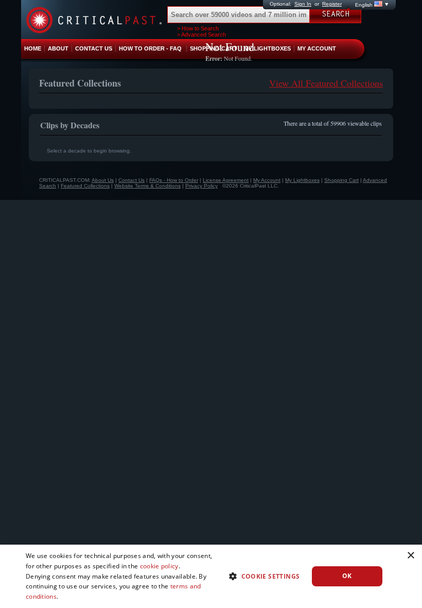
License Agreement (226, 180)
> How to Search (198, 28)
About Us (103, 180)
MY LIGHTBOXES (267, 48)
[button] (260, 576)
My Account (266, 180)
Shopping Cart (341, 180)
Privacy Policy (201, 186)
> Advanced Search (201, 34)
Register (332, 4)
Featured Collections (85, 186)
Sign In (302, 4)
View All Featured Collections (326, 83)
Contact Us (131, 180)
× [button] (410, 556)
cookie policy (159, 566)
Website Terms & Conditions (147, 186)
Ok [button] (347, 575)
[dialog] (211, 576)
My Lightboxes (302, 180)
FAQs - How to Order (173, 180)
